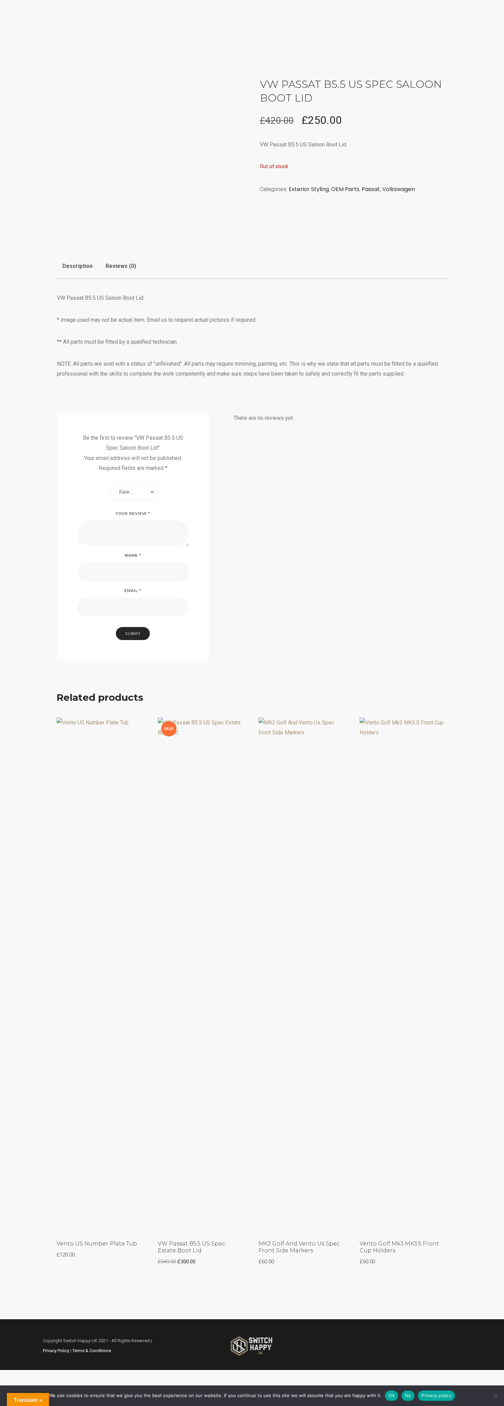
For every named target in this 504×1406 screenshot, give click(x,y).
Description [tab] (77, 266)
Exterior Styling (309, 189)
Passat (371, 189)
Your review (133, 513)
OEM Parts (345, 189)
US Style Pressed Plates (313, 42)
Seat (183, 42)
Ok (391, 1395)
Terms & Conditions (91, 1350)
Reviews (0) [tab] (121, 266)
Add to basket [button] (418, 727)
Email (132, 590)
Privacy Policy (56, 1350)
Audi (162, 42)
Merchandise (257, 42)
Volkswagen (215, 42)
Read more (119, 727)
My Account (367, 42)
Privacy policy (436, 1395)
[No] (495, 1395)
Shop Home (134, 42)
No (408, 1395)
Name (133, 555)
